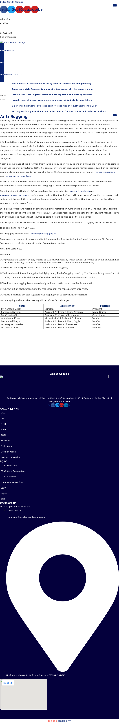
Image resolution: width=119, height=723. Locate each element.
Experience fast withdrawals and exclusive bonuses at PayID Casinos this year (54, 106)
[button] (59, 50)
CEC (3, 412)
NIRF (3, 424)
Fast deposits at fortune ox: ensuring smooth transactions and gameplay (51, 83)
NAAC (4, 429)
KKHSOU (5, 440)
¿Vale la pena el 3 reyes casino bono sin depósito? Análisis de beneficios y (52, 100)
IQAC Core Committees (13, 471)
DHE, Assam (7, 446)
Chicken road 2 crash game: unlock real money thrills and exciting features (52, 94)
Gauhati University (10, 457)
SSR (3, 499)
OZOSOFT (64, 721)
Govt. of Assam (9, 451)
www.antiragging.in (105, 172)
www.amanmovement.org (18, 176)
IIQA (3, 488)
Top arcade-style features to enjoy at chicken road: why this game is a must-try (55, 89)
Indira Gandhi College (11, 2)
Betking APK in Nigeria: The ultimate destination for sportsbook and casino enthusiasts (59, 111)
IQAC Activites (8, 476)
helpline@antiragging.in (43, 233)
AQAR (4, 493)
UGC (3, 418)
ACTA (3, 435)
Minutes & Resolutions (12, 482)
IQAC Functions (9, 465)
